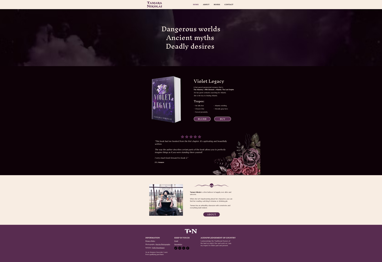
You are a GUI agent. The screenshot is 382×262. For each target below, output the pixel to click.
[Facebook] (187, 248)
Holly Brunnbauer (158, 248)
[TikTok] (175, 248)
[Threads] (183, 248)
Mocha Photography (162, 244)
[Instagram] (179, 248)
